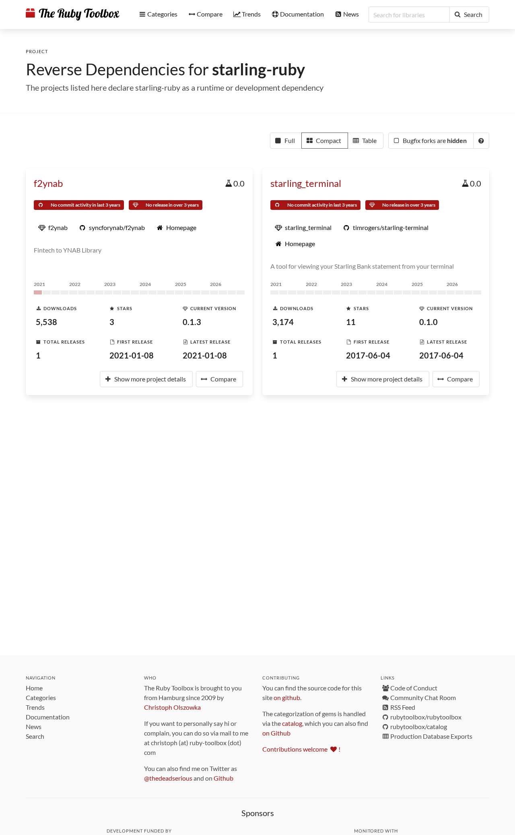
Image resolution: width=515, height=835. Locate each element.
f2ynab (48, 183)
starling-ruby (258, 69)
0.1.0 (428, 322)
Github (223, 778)
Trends (35, 707)
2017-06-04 (368, 355)
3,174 (283, 322)
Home (34, 688)
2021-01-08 (131, 355)
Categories (41, 697)
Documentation (48, 717)
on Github (276, 733)
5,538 (46, 322)
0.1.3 (192, 322)
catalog (292, 723)
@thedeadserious (168, 778)
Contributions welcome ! (301, 749)
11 (351, 322)
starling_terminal (305, 183)
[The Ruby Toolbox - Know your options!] (72, 14)
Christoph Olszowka (172, 707)
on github (287, 697)
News (33, 726)
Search (35, 736)
